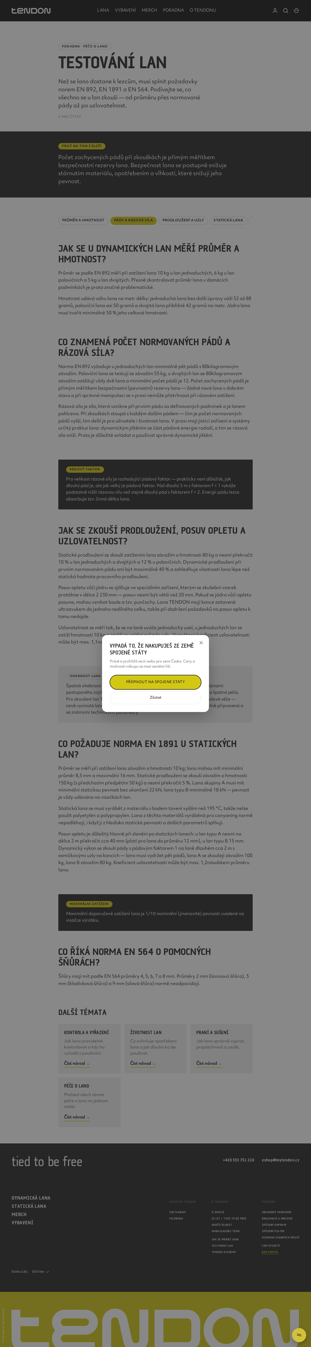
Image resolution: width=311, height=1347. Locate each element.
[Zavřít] (201, 643)
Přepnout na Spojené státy (155, 682)
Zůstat (155, 698)
